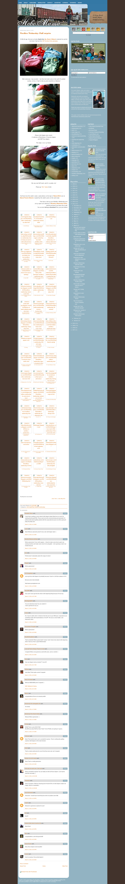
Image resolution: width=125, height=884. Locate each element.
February (76, 318)
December (76, 205)
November (76, 208)
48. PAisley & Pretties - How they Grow (51, 487)
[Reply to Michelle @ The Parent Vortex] (65, 714)
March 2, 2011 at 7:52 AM (30, 731)
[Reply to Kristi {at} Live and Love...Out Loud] (65, 769)
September (77, 212)
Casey (26, 612)
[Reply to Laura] (65, 529)
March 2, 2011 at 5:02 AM (30, 644)
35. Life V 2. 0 (38, 416)
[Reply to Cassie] (65, 854)
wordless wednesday (39, 507)
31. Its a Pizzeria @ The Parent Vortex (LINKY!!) (26, 400)
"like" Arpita (45, 187)
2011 (73, 203)
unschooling (75, 171)
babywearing (75, 128)
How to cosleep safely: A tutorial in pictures (100, 165)
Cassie (26, 854)
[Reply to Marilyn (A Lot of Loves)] (65, 758)
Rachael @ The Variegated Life (32, 703)
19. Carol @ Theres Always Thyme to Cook (26, 331)
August (76, 214)
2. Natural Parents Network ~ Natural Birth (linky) (38, 226)
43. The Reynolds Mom (26, 469)
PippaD (27, 563)
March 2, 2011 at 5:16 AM (30, 654)
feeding (74, 152)
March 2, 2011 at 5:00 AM (30, 632)
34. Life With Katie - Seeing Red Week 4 (26, 417)
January (76, 320)
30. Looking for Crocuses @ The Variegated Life (51, 383)
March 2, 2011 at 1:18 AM (30, 524)
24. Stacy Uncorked (50, 347)
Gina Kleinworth (29, 792)
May (75, 221)
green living (75, 156)
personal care (75, 164)
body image (75, 132)
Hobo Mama (37, 879)
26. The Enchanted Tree (38, 364)
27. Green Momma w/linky (51, 364)
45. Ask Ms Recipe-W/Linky (51, 469)
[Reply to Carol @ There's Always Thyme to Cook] (65, 649)
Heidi (26, 748)
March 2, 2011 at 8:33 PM (30, 829)
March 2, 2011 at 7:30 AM (30, 719)
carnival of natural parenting (79, 136)
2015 (73, 195)
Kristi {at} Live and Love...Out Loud (33, 768)
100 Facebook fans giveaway (50, 41)
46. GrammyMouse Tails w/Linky (26, 487)
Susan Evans (28, 843)
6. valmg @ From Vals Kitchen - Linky (50, 244)
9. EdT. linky (50, 260)
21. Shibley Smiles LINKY (51, 330)
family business (76, 150)
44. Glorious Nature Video (38, 469)
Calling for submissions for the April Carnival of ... (79, 240)
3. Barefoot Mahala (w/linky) (51, 225)
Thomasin (27, 780)
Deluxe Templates (54, 879)
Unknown (27, 736)
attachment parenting (77, 126)
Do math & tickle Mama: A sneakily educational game (100, 180)
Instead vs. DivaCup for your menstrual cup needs (101, 195)
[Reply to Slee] (65, 834)
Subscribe (32, 2)
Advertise (57, 2)
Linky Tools (54, 498)
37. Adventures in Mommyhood (26, 435)
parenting (74, 162)
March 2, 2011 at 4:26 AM (30, 622)
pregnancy (74, 167)
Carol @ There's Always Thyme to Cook (34, 649)
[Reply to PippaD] (65, 563)
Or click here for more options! (78, 77)
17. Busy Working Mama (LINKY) (38, 313)
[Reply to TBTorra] (65, 669)
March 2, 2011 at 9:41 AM (30, 764)
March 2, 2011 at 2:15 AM (30, 568)
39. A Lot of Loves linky (50, 434)
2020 (73, 184)
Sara (26, 659)
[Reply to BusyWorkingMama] (65, 637)
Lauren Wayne (29, 879)
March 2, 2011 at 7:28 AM (30, 709)
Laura (26, 528)
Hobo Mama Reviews (94, 136)
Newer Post (23, 866)
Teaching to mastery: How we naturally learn (101, 150)
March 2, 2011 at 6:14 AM (30, 688)
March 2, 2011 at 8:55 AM (30, 743)
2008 (73, 327)
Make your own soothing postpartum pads (101, 210)
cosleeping (74, 145)
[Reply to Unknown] (65, 736)
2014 (73, 197)
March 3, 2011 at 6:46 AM (30, 839)
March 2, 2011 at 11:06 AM (31, 788)
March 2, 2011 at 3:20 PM (30, 808)
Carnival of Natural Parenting (96, 132)
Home (20, 2)
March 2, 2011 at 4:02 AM (30, 608)
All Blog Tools (62, 879)
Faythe (26, 802)
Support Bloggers (93, 140)
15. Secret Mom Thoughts (50, 295)
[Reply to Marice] (65, 693)
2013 (73, 199)
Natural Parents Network (95, 138)
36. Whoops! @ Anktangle (51, 416)
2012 (73, 201)
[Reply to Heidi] (65, 748)
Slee (26, 833)
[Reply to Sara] (65, 659)
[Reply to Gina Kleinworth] (65, 793)
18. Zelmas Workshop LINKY (50, 312)
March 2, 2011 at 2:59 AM (30, 586)
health (73, 158)
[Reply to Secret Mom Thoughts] (65, 627)
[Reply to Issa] (65, 553)
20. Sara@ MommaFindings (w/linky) (38, 331)
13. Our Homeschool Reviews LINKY (26, 296)
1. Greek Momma (26, 225)
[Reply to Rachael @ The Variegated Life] (65, 704)
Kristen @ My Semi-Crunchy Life (33, 823)
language (74, 160)
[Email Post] (38, 505)
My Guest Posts (93, 130)
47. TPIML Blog (38, 486)
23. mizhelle (38, 347)
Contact (50, 2)
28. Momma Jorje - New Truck (26, 382)
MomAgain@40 (29, 601)
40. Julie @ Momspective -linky (26, 452)
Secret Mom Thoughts (30, 626)
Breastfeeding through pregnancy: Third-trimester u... (79, 276)
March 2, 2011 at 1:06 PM (30, 798)
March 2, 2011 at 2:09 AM (30, 558)
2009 (73, 325)
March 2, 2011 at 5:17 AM (30, 664)
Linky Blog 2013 (61, 498)
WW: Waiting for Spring (31, 686)
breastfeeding (75, 134)
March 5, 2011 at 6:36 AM (30, 859)
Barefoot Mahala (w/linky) (31, 539)
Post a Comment (24, 863)
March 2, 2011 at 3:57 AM (30, 596)
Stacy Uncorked (29, 679)
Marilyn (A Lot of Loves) (30, 758)
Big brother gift (77, 236)
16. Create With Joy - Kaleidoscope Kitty (26, 313)
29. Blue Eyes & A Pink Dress (38, 382)
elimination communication (78, 147)
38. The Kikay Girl (38, 434)
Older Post (65, 866)
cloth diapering (30, 507)
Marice (26, 693)
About (26, 2)
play (73, 166)
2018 (73, 188)
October (76, 210)
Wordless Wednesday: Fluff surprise (35, 33)
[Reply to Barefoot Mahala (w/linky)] (65, 539)
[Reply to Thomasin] (65, 781)
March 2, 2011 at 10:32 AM (31, 776)
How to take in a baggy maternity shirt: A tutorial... (79, 285)
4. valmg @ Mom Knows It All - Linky (25, 244)
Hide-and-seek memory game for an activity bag (79, 229)
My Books (91, 128)
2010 (73, 323)
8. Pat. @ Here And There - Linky (38, 261)
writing (73, 175)
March (75, 225)
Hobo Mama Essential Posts (96, 126)
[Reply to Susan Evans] (65, 844)
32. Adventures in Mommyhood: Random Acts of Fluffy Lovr (38, 400)
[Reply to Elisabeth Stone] (65, 513)
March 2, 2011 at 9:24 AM (30, 753)
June (75, 218)
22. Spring (26, 347)
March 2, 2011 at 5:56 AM (30, 675)
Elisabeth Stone (29, 513)
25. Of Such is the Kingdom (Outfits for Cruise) (26, 365)
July (75, 216)
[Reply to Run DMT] (65, 591)
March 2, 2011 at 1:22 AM (30, 534)
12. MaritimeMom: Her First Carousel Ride (51, 278)
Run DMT (27, 590)
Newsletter (41, 2)
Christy (26, 724)
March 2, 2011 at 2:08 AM (30, 548)
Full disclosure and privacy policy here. (81, 116)
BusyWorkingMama (29, 637)
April (75, 223)
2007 (73, 330)
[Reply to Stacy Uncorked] (65, 680)
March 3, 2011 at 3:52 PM (30, 849)
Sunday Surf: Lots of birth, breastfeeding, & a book (80, 250)
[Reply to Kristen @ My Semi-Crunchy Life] (65, 823)
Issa (26, 553)
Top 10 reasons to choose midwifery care (79, 302)
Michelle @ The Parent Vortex (32, 714)
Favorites (73, 2)
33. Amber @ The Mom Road (51, 399)
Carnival (65, 2)
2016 (73, 192)
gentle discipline (76, 154)
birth (73, 130)
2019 (73, 186)
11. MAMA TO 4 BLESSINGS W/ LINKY (38, 278)
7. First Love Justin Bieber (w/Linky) (26, 261)
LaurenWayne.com (94, 134)
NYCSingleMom (29, 573)
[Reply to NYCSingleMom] (65, 573)
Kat (25, 813)
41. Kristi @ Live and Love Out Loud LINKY (38, 452)
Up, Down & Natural (50, 39)
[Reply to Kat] (65, 813)
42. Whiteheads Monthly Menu (50, 451)
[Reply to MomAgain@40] (65, 601)
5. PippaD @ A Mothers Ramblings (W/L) (38, 244)
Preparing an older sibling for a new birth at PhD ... (80, 259)
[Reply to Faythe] (65, 803)
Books (80, 2)
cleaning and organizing (78, 139)
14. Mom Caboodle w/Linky (38, 295)
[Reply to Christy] (65, 724)
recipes (73, 169)
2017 (73, 190)
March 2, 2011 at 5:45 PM (30, 818)
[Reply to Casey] (65, 613)
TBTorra (27, 669)
